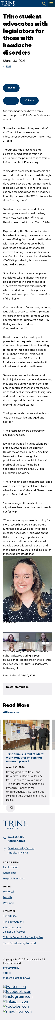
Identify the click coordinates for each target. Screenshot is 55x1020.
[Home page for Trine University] (8, 3)
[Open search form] (44, 3)
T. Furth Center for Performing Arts (23, 937)
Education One (12, 928)
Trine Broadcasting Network (20, 943)
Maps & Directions (14, 879)
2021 (8, 67)
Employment (10, 867)
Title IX (7, 973)
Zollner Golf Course (14, 932)
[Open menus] (51, 3)
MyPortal (8, 892)
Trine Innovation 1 (13, 922)
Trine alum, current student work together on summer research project (25, 758)
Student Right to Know (16, 978)
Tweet (11, 88)
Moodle (7, 897)
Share (11, 100)
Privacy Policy (11, 968)
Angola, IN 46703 (18, 853)
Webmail (8, 903)
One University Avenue (21, 849)
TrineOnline (10, 916)
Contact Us (9, 873)
